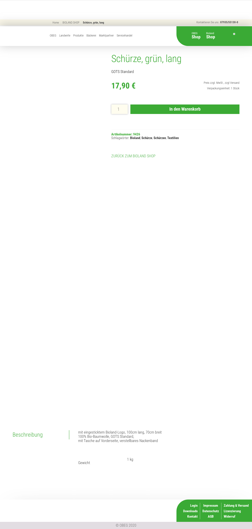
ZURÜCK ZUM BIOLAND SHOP (133, 156)
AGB (211, 516)
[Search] (222, 36)
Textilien (173, 138)
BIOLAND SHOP (71, 22)
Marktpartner (106, 35)
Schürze (146, 138)
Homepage (136, 38)
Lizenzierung (151, 505)
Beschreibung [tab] (28, 434)
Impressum (210, 505)
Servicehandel (124, 35)
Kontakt (192, 516)
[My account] (227, 36)
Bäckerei (91, 35)
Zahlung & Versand (147, 516)
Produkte (78, 35)
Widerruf (154, 511)
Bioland (210, 34)
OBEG (53, 35)
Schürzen (160, 138)
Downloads (190, 511)
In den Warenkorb (185, 109)
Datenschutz (210, 511)
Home (55, 22)
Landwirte (64, 35)
